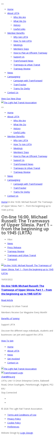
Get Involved (13, 358)
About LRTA (13, 13)
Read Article (7, 300)
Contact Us (12, 92)
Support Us (18, 56)
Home (10, 9)
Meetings (18, 44)
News (10, 72)
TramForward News (23, 60)
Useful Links (19, 29)
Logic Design (26, 432)
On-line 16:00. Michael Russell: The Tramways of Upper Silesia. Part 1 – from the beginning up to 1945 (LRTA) (26, 290)
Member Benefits (16, 33)
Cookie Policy (14, 422)
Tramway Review (21, 68)
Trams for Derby (21, 88)
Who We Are (19, 17)
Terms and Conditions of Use (21, 414)
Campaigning (13, 76)
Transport (12, 259)
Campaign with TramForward (27, 80)
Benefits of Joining (10, 318)
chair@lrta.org (8, 376)
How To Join (7, 340)
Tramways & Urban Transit (26, 64)
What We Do (19, 21)
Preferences (13, 426)
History (16, 25)
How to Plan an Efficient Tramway (30, 52)
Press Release (14, 247)
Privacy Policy (14, 418)
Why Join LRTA (20, 37)
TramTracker (19, 84)
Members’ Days (21, 48)
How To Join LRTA (22, 40)
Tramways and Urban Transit (21, 255)
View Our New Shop (11, 98)
